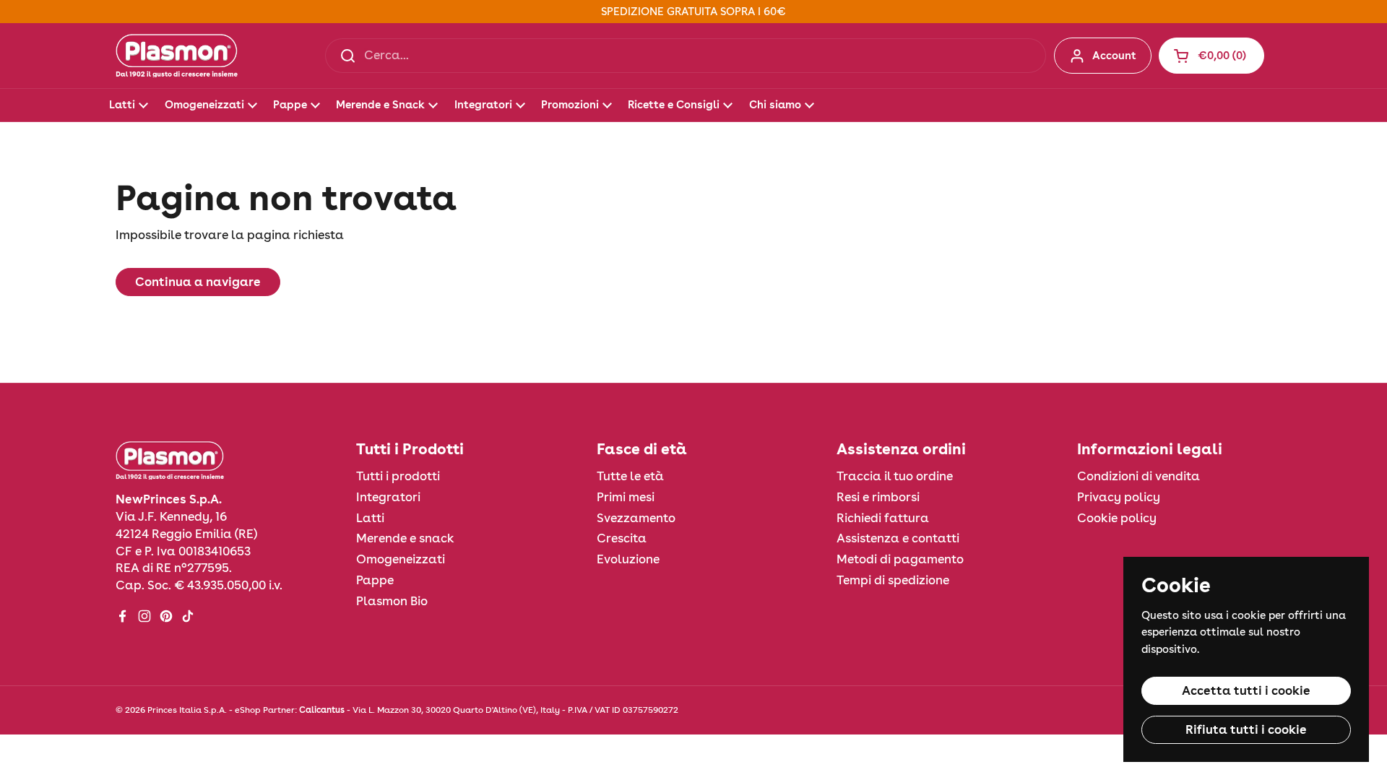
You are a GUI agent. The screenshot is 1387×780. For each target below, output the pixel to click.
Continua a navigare (198, 281)
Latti (370, 518)
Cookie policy (1117, 518)
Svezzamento (636, 518)
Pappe (375, 580)
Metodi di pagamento (900, 559)
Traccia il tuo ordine (895, 476)
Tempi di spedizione (893, 580)
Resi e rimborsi (878, 497)
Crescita (622, 538)
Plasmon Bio (392, 601)
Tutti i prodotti (398, 476)
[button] (1211, 56)
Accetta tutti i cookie (1246, 690)
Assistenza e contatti (898, 538)
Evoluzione (628, 559)
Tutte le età (630, 476)
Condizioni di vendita (1138, 476)
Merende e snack (405, 538)
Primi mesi (625, 497)
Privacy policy (1118, 497)
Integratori (388, 497)
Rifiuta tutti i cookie (1246, 729)
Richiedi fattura (883, 518)
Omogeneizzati (400, 559)
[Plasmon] (177, 55)
